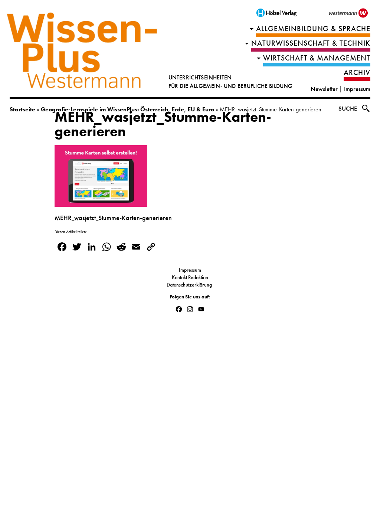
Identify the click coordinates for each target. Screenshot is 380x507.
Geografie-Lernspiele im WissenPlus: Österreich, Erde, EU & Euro (127, 109)
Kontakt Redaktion (190, 277)
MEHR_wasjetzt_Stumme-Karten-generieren (163, 124)
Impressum (357, 89)
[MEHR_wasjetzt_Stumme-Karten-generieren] (101, 202)
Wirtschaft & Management (317, 58)
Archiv (357, 72)
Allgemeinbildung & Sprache (313, 28)
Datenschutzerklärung (190, 284)
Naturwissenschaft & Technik (311, 43)
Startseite (22, 109)
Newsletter (324, 89)
